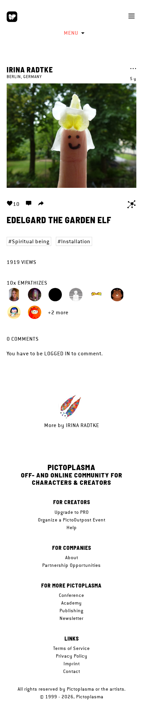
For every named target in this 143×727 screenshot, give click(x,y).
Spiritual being (31, 241)
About (71, 558)
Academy (71, 603)
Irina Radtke (30, 69)
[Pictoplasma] (12, 16)
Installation (75, 241)
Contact (71, 671)
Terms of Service (71, 648)
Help (72, 527)
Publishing (71, 611)
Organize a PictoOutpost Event (71, 520)
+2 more (58, 312)
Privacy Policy (71, 656)
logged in (57, 353)
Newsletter (71, 618)
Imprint (72, 664)
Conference (71, 595)
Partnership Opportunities (71, 565)
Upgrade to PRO (72, 512)
